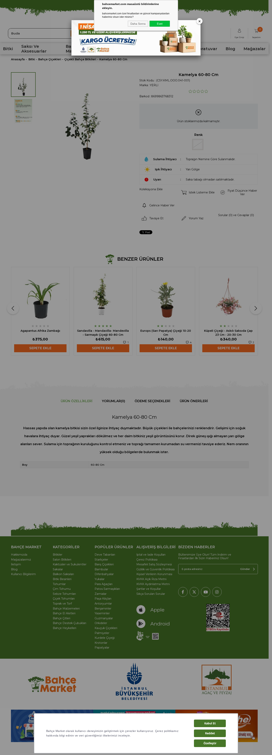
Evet (159, 23)
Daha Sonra (138, 23)
